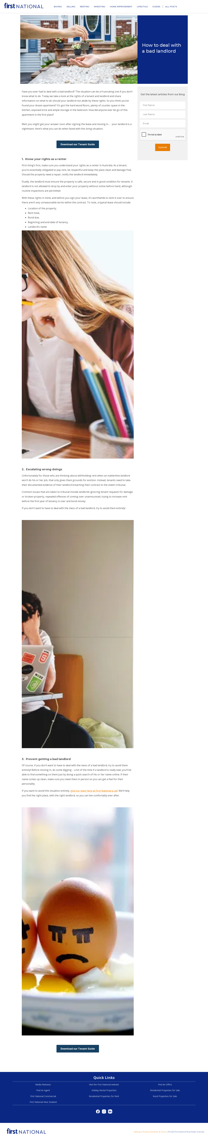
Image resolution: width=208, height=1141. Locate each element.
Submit (162, 147)
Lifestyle (142, 6)
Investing (99, 6)
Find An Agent (43, 1090)
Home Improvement (121, 6)
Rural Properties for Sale (165, 1096)
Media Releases (43, 1084)
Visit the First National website (104, 1084)
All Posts (171, 6)
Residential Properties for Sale (165, 1090)
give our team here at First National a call (94, 790)
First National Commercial (43, 1096)
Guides (156, 6)
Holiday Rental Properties (104, 1090)
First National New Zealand (43, 1102)
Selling (71, 6)
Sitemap (137, 1132)
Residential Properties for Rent (104, 1096)
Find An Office (165, 1084)
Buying (58, 6)
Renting (84, 6)
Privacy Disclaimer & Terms (154, 1132)
